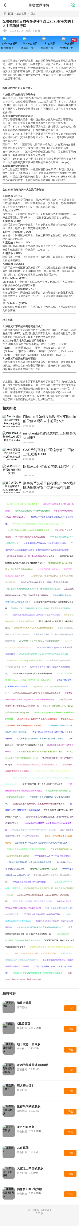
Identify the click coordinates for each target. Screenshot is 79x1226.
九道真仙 (23, 1147)
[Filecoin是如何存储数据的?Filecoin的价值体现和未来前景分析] (12, 421)
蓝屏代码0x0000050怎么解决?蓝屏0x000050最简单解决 (36, 693)
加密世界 (21, 13)
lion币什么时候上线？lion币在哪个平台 (23, 504)
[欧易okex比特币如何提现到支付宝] (12, 471)
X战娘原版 (24, 1023)
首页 (10, 13)
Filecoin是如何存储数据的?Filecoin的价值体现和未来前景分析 (49, 419)
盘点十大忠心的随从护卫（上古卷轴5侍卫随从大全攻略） (41, 739)
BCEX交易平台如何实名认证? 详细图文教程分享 (39, 641)
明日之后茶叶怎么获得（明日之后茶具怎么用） (33, 901)
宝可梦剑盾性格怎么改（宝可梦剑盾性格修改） (33, 673)
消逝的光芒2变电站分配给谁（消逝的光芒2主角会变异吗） (45, 582)
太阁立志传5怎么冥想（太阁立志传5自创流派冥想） (35, 953)
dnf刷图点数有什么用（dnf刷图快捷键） (30, 882)
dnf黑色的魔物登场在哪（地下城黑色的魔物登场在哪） (30, 862)
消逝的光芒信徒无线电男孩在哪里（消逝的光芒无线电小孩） (38, 973)
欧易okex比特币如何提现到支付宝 (48, 466)
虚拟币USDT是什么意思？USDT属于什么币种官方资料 (36, 615)
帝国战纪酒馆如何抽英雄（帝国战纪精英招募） (27, 849)
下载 (70, 1008)
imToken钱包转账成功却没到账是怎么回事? (49, 435)
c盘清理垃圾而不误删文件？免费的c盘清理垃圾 (37, 719)
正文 (32, 13)
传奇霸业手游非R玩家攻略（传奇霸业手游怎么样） (45, 543)
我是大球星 (24, 1002)
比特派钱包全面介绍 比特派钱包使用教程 (32, 511)
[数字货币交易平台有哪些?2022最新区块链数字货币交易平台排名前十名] (12, 487)
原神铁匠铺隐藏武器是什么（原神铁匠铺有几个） (38, 765)
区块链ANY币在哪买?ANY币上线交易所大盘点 (34, 628)
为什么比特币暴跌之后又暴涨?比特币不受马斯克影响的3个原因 (33, 589)
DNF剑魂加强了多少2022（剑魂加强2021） (42, 914)
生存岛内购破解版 (28, 1106)
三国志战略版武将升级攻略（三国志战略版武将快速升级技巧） (39, 804)
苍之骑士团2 (25, 1085)
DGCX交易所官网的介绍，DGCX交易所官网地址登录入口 (43, 654)
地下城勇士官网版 (28, 1044)
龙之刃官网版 (26, 1127)
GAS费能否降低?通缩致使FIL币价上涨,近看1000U (48, 452)
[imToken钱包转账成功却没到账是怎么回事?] (12, 437)
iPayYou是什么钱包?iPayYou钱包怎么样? (24, 660)
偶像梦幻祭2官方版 (29, 1189)
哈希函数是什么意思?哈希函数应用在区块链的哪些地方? (40, 927)
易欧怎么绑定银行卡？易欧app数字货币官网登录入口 (33, 830)
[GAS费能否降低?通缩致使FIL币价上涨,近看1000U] (12, 454)
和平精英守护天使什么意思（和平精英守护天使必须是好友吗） (39, 524)
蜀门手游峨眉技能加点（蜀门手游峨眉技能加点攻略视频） (31, 556)
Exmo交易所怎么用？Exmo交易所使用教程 (52, 856)
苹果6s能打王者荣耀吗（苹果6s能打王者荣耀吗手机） (40, 752)
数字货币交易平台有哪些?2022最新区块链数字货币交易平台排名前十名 (49, 487)
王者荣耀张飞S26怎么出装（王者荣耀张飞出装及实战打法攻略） (42, 843)
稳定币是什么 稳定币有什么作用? (44, 869)
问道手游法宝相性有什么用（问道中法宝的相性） (43, 784)
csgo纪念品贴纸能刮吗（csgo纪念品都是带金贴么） (29, 530)
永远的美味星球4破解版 (32, 1065)
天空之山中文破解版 (30, 1168)
